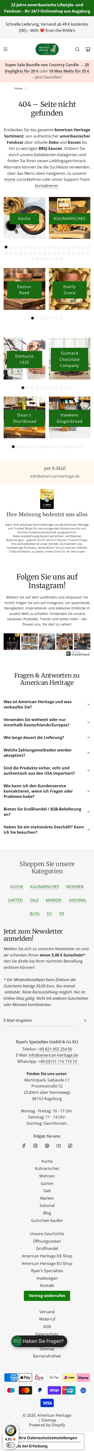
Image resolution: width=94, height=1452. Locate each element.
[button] (6, 247)
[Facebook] (24, 1145)
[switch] (10, 1445)
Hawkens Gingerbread (69, 418)
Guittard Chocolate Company (69, 359)
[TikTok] (70, 1145)
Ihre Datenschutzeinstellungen (48, 1437)
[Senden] (85, 1020)
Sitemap (48, 1420)
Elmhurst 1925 (24, 359)
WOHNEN (75, 886)
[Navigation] (5, 49)
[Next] (83, 642)
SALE (34, 900)
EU (49, 913)
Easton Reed (24, 290)
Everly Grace (69, 290)
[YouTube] (58, 1145)
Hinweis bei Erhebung (26, 1446)
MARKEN (53, 900)
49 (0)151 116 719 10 (58, 1061)
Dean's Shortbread (24, 418)
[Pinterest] (47, 1145)
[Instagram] (35, 1145)
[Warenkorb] (88, 49)
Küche (24, 218)
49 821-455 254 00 (56, 1049)
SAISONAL (78, 900)
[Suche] (77, 49)
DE (61, 913)
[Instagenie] (77, 655)
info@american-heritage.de (53, 1055)
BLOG (35, 913)
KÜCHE (16, 886)
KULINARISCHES (70, 218)
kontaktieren (46, 185)
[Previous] (11, 642)
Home (9, 179)
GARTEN (15, 900)
